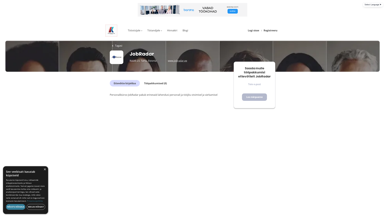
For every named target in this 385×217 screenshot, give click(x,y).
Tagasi (118, 45)
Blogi (185, 30)
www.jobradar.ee (177, 60)
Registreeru (270, 30)
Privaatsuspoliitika (35, 201)
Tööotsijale (134, 30)
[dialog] (25, 190)
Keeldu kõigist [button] (36, 207)
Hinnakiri (172, 30)
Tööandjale (153, 30)
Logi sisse (253, 30)
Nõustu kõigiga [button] (15, 207)
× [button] (45, 169)
